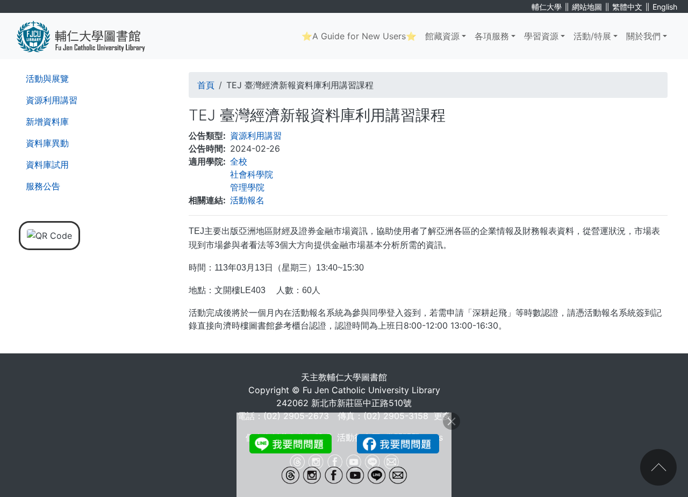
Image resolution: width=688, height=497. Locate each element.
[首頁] (89, 36)
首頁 (205, 85)
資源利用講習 (51, 100)
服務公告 (43, 186)
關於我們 (643, 36)
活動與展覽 (47, 78)
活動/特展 (592, 36)
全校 (238, 161)
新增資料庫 (47, 121)
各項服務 (492, 36)
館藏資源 (442, 36)
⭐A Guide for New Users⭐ (359, 36)
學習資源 (541, 36)
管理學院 (247, 187)
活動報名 (247, 200)
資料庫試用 (47, 164)
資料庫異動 (47, 143)
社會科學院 (251, 174)
